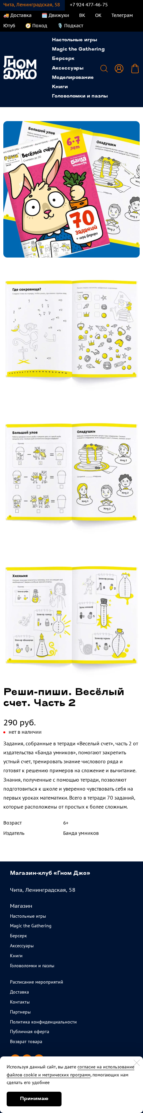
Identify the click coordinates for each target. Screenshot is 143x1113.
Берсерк (63, 58)
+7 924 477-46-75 (89, 5)
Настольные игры (74, 40)
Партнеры (20, 1012)
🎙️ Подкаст (70, 26)
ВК (82, 15)
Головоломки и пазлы (80, 96)
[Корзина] (135, 68)
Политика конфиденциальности (43, 1022)
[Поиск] (104, 69)
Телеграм (122, 15)
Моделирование (73, 77)
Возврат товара (26, 1041)
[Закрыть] (137, 1063)
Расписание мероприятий (36, 982)
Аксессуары (67, 68)
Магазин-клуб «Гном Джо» (50, 873)
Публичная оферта (29, 1031)
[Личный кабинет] (119, 68)
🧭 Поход (36, 26)
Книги (60, 87)
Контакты (20, 1002)
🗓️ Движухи (55, 15)
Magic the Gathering (78, 49)
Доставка (19, 992)
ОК (98, 15)
